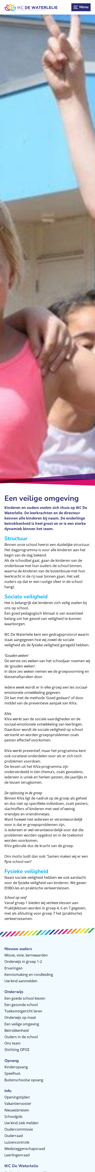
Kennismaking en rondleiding (28, 974)
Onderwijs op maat (20, 1017)
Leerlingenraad (17, 1155)
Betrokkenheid (16, 1030)
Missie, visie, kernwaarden (26, 955)
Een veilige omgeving (21, 1024)
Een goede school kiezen (24, 998)
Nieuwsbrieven (16, 1110)
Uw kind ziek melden (21, 1122)
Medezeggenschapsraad (24, 1148)
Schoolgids (13, 1116)
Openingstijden (17, 1097)
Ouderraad (13, 1135)
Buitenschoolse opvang (23, 1080)
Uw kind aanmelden (20, 981)
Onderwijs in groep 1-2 (23, 961)
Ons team (12, 1043)
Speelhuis (12, 1073)
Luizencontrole (16, 1142)
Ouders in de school (21, 1036)
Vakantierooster (17, 1103)
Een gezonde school (21, 1004)
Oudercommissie (18, 1129)
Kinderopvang (16, 1067)
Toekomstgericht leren (23, 1011)
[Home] (30, 7)
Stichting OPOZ (16, 1049)
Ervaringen (13, 968)
